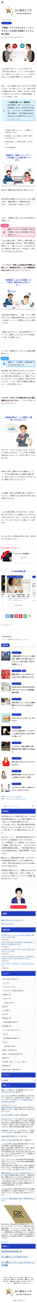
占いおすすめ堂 (6, 1115)
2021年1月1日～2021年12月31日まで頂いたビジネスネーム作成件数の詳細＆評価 (23, 689)
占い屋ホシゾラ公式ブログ (14, 1256)
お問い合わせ (27, 1283)
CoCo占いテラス (6, 1119)
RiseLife (4, 1136)
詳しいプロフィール (18, 907)
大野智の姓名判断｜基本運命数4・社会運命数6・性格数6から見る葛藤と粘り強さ (18, 943)
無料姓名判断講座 (15, 1281)
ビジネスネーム (7, 624)
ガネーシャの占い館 (7, 1140)
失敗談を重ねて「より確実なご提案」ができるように (19, 143)
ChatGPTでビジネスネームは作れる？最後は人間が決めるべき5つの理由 (18, 936)
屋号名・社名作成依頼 (17, 1279)
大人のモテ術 (5, 1189)
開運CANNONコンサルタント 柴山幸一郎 (14, 1173)
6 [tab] (25, 611)
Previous (3, 593)
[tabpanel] (18, 592)
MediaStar (5, 1130)
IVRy (16, 1234)
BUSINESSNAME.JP (11, 1251)
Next (34, 593)
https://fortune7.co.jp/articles (11, 1107)
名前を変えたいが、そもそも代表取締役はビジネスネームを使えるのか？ (23, 705)
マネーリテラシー (7, 1159)
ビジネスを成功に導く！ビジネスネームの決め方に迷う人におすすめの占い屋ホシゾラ (23, 733)
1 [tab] (12, 611)
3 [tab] (17, 611)
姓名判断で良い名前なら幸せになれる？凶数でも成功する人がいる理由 (17, 950)
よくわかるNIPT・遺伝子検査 (10, 1144)
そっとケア (5, 1242)
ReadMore (18, 605)
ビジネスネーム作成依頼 (13, 796)
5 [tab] (22, 611)
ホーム (6, 1277)
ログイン (18, 639)
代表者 (25, 1281)
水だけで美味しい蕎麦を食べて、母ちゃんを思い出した (17, 964)
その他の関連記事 (10, 147)
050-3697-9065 (8, 924)
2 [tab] (14, 611)
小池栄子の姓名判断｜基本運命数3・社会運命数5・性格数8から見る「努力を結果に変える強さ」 (18, 957)
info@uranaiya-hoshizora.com (13, 920)
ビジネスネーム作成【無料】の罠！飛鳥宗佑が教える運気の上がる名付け (23, 749)
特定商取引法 (18, 1283)
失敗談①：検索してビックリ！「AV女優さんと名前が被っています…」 (19, 131)
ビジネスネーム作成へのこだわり (16, 799)
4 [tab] (20, 611)
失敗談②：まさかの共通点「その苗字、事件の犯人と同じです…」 (18, 137)
